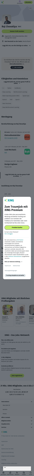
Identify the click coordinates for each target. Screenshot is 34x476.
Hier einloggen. (9, 234)
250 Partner (20, 240)
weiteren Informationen (15, 256)
